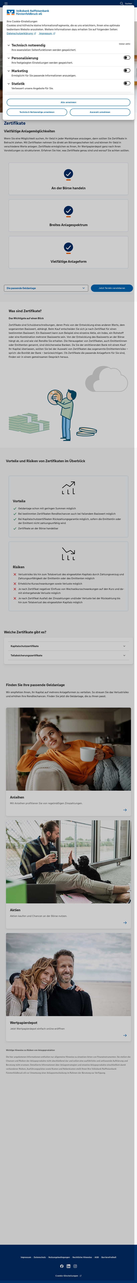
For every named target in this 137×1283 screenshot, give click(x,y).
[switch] (127, 58)
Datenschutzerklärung (20, 33)
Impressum (46, 33)
